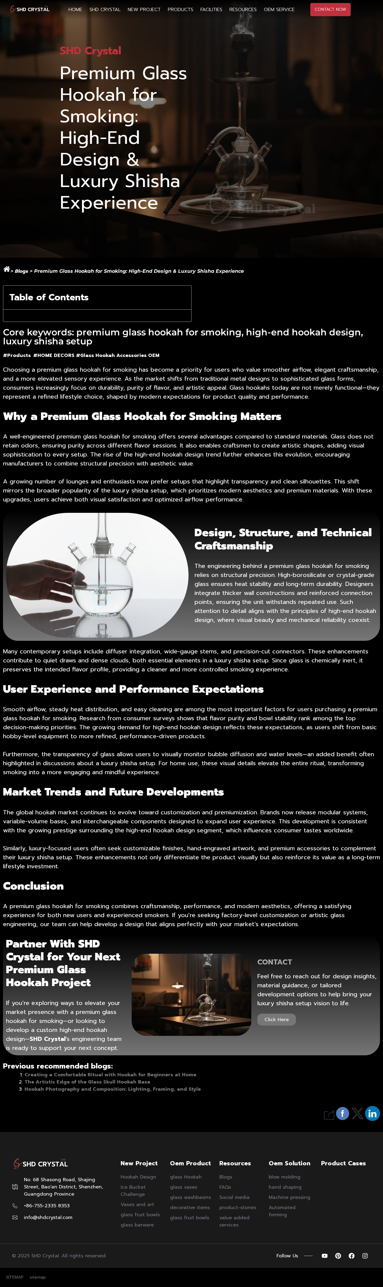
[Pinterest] (338, 1256)
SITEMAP (15, 1277)
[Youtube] (325, 1256)
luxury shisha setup (45, 857)
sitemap (38, 1277)
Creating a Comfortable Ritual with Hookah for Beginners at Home (110, 1074)
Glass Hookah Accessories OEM (119, 355)
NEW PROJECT (144, 9)
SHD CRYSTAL (105, 9)
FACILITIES (211, 9)
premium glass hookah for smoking (87, 369)
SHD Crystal (48, 1038)
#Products (18, 355)
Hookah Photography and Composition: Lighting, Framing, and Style (113, 1089)
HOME (75, 9)
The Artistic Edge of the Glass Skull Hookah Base (87, 1082)
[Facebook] (352, 1256)
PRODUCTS (180, 9)
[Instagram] (365, 1256)
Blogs (21, 271)
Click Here (277, 1019)
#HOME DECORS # (56, 355)
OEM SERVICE (279, 9)
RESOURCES (243, 9)
